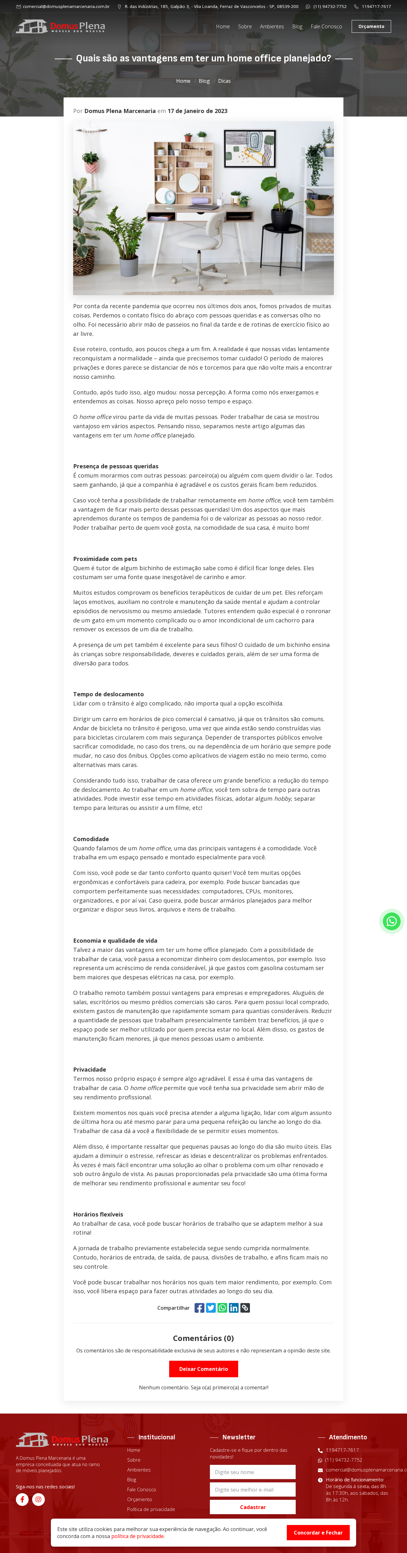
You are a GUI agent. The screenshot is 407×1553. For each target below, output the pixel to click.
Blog (297, 26)
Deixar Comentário (203, 1368)
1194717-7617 (376, 6)
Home (223, 26)
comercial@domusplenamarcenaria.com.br (66, 6)
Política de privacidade (151, 1509)
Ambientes (272, 26)
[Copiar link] (245, 1308)
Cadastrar (253, 1507)
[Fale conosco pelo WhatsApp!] (392, 921)
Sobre (245, 26)
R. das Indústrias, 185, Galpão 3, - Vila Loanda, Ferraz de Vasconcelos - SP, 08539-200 (211, 6)
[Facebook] (22, 1499)
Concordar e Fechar (318, 1532)
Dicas (224, 80)
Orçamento (371, 26)
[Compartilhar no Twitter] (211, 1307)
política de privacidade (137, 1536)
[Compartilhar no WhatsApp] (222, 1307)
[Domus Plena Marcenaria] (60, 26)
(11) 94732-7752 (329, 6)
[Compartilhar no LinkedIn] (234, 1307)
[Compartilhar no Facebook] (199, 1307)
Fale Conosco (326, 26)
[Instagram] (38, 1499)
